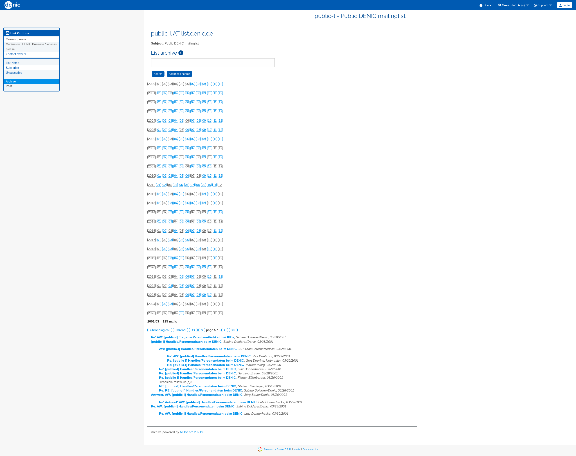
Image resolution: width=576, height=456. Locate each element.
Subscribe (12, 67)
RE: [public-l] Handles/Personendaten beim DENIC (197, 386)
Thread (180, 330)
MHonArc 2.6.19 (191, 432)
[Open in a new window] (180, 53)
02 (164, 93)
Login (566, 5)
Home (487, 5)
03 (170, 93)
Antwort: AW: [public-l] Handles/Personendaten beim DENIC (197, 394)
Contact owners (16, 54)
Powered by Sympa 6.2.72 (278, 449)
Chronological (159, 330)
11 (215, 84)
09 (204, 84)
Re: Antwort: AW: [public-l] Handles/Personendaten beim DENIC (207, 402)
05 (181, 93)
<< (193, 330)
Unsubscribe (14, 72)
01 (159, 93)
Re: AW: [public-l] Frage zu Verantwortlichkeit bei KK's (192, 337)
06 (187, 93)
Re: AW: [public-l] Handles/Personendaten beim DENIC (209, 356)
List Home (12, 63)
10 (210, 84)
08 (198, 84)
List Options (19, 33)
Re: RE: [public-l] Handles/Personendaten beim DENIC (200, 390)
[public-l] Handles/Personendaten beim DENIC (186, 341)
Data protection (311, 449)
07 (193, 84)
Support (542, 5)
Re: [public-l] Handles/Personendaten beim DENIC (205, 360)
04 (176, 93)
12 (220, 84)
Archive (11, 81)
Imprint (297, 449)
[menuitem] (485, 5)
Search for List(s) (513, 5)
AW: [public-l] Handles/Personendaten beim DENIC (198, 349)
